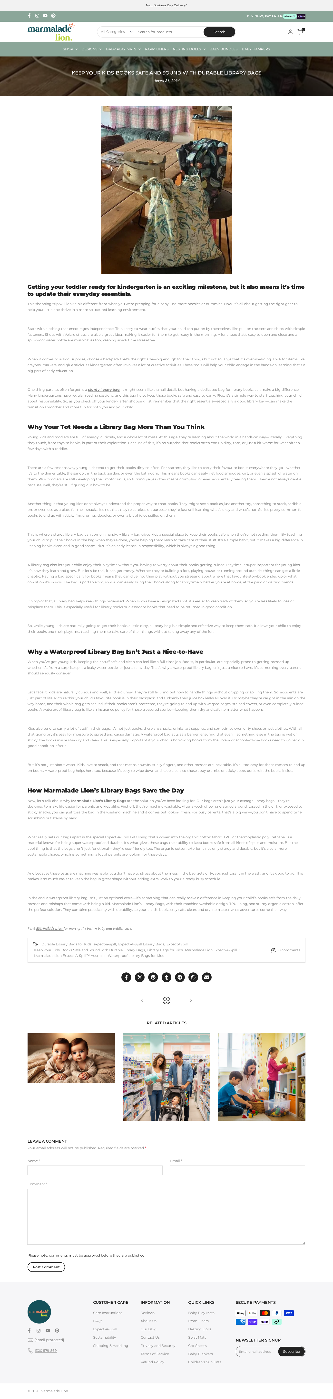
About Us (149, 1321)
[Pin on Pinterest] (153, 977)
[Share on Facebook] (126, 977)
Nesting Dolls (199, 1329)
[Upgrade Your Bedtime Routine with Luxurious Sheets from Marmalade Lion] (191, 1000)
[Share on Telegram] (180, 977)
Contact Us (150, 1337)
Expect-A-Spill (105, 1329)
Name (34, 1161)
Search (219, 32)
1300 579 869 (46, 1350)
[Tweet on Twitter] (140, 977)
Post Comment (46, 1267)
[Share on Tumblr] (166, 977)
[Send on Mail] (207, 977)
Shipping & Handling (110, 1345)
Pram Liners (198, 1321)
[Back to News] (166, 1000)
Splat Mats (197, 1337)
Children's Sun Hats (204, 1362)
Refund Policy (152, 1362)
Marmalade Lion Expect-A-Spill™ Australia (70, 955)
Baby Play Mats (201, 1313)
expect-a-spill (105, 944)
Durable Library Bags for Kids (66, 944)
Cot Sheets (197, 1345)
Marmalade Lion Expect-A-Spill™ (213, 950)
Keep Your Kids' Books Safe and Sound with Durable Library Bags (89, 950)
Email (176, 1161)
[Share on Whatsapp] (193, 977)
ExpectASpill (177, 944)
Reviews (148, 1313)
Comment (37, 1184)
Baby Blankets (200, 1354)
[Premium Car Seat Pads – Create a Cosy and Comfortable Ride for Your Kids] (142, 1000)
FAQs (97, 1321)
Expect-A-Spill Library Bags (141, 944)
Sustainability (104, 1337)
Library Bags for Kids (165, 950)
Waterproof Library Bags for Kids (136, 955)
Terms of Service (155, 1354)
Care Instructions (107, 1313)
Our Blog (149, 1329)
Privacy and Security (158, 1345)
